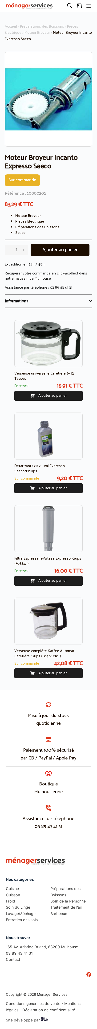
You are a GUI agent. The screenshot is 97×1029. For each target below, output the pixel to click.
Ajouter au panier (60, 250)
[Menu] (88, 6)
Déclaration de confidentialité (48, 1009)
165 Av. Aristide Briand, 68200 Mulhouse (42, 947)
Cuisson (13, 895)
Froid (10, 901)
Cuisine (12, 888)
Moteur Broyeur (37, 33)
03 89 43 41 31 (61, 287)
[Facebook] (88, 974)
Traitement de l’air (66, 907)
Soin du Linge (18, 907)
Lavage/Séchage (21, 913)
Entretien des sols (22, 919)
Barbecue (58, 913)
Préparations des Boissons (42, 26)
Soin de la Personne (68, 901)
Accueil (11, 26)
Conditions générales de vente (33, 1003)
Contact (13, 959)
